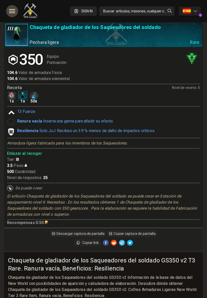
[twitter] (130, 242)
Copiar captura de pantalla (135, 234)
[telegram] (122, 242)
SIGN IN (87, 11)
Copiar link (90, 243)
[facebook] (106, 242)
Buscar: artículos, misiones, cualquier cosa (136, 11)
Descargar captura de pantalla (81, 234)
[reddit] (114, 242)
